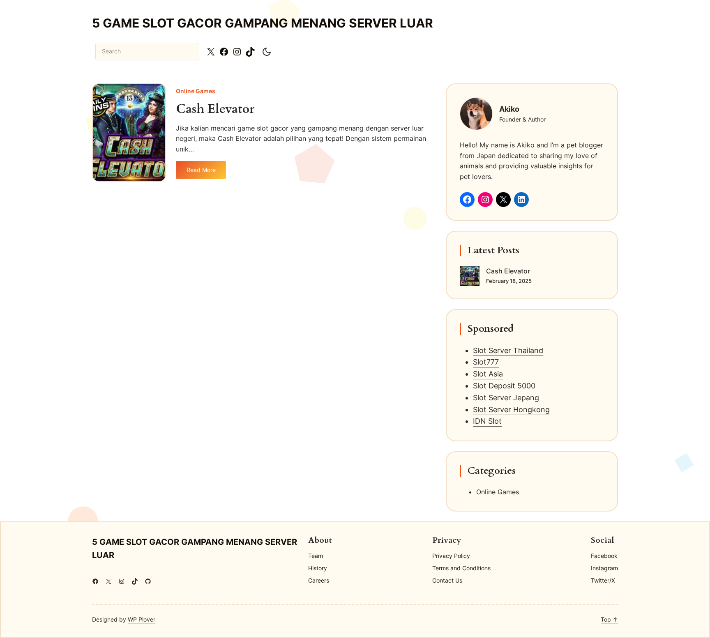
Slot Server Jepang (506, 397)
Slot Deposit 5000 (504, 385)
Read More (205, 172)
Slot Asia (488, 373)
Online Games (195, 90)
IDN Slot (487, 421)
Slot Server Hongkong (511, 409)
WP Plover (141, 619)
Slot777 (486, 362)
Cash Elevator (215, 109)
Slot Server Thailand (508, 350)
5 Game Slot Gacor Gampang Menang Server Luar (262, 23)
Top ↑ (609, 619)
